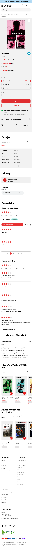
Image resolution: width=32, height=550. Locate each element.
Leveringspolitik (14, 545)
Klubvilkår (3, 502)
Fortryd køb (20, 484)
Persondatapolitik (5, 505)
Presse (3, 468)
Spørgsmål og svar (22, 460)
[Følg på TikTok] (14, 526)
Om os (3, 460)
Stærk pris (11, 355)
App (18, 479)
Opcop (7, 66)
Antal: (2, 92)
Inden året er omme (19, 442)
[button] (4, 60)
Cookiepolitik (4, 494)
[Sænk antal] (3, 95)
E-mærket (3, 497)
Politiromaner (5, 353)
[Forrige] (1, 1)
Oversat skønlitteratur (23, 352)
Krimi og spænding (21, 14)
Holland (3, 350)
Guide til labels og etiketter (21, 466)
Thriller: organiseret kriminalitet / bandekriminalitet (13, 357)
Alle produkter (4, 347)
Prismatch (19, 470)
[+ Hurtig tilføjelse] (11, 393)
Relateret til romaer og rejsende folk (17, 353)
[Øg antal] (9, 95)
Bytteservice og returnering (21, 473)
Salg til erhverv (21, 476)
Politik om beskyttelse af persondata (8, 544)
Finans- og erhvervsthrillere (18, 348)
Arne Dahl (5, 63)
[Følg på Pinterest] (10, 526)
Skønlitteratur (12, 14)
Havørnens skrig (5, 442)
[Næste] (30, 1)
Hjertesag (3, 465)
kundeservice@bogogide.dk (11, 518)
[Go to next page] (24, 253)
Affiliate (3, 463)
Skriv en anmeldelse (8, 224)
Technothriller (17, 355)
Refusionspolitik (20, 544)
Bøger (6, 14)
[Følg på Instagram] (6, 526)
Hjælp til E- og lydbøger (23, 463)
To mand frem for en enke (7, 397)
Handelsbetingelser (6, 499)
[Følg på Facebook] (2, 526)
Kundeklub (20, 482)
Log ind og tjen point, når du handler (16, 1)
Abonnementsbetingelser (7, 492)
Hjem (2, 14)
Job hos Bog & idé (5, 470)
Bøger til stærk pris (6, 348)
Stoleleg (17, 397)
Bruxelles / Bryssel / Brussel (15, 347)
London (17, 350)
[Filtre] (25, 224)
